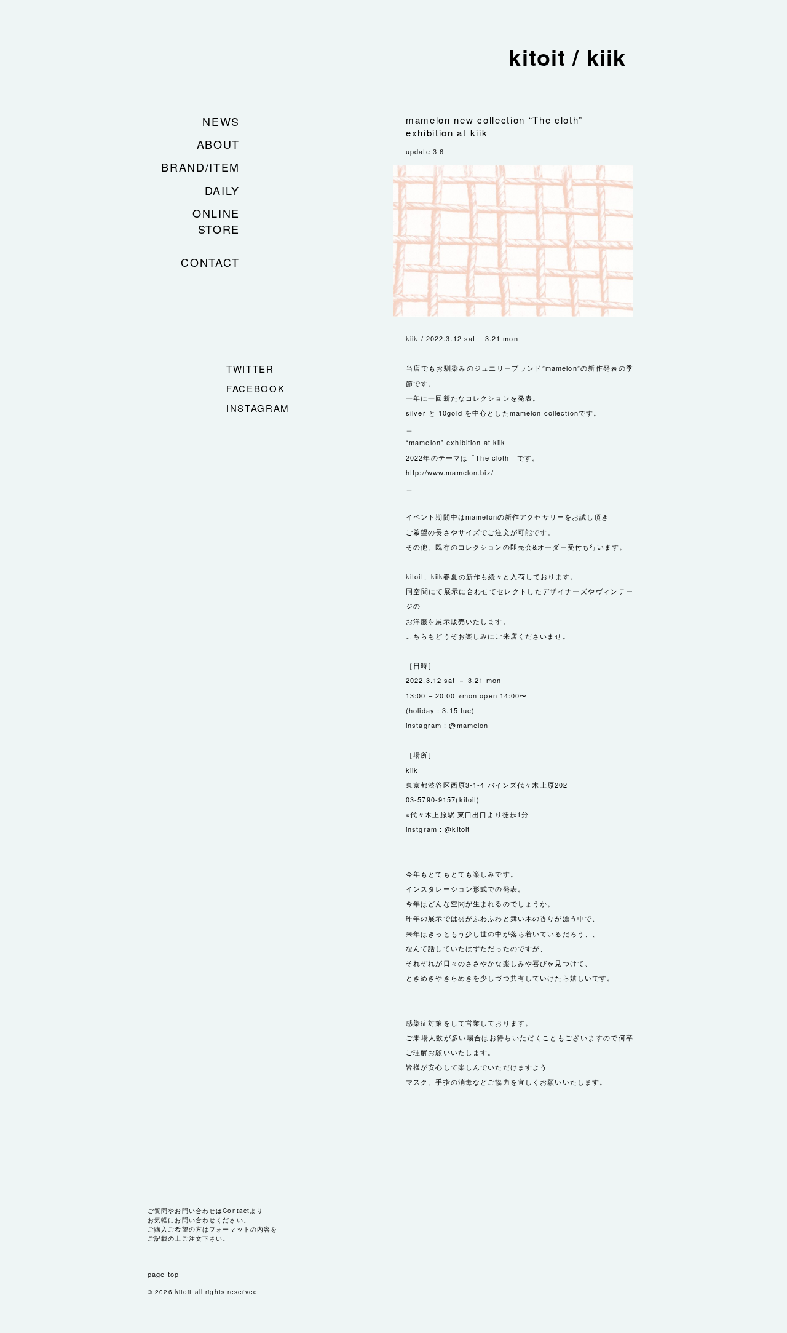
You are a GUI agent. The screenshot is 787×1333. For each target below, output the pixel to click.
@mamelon (468, 725)
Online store (216, 221)
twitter (250, 368)
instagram (258, 407)
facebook (255, 388)
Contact (210, 262)
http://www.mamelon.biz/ (450, 472)
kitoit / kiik (567, 57)
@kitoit (457, 829)
